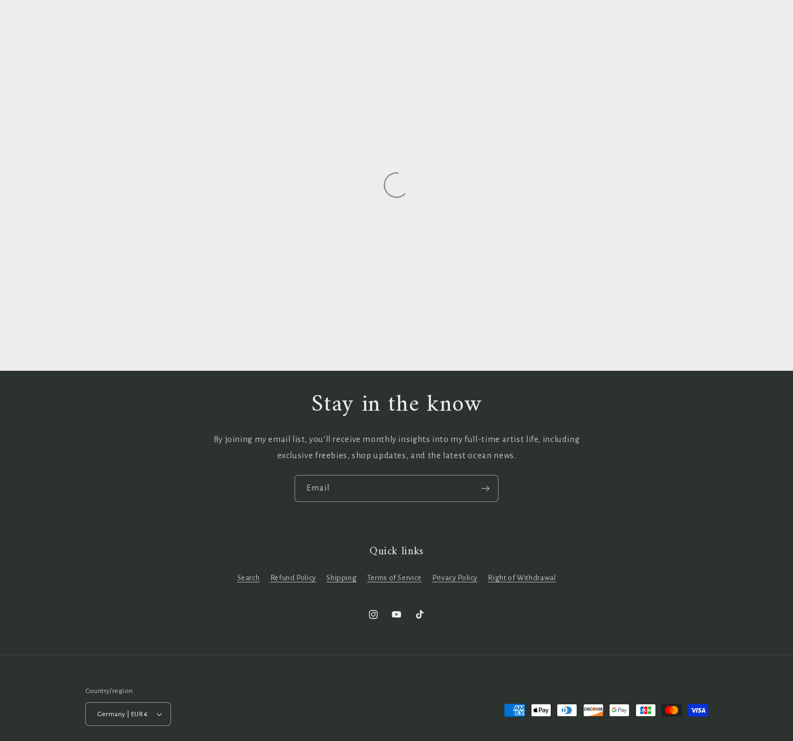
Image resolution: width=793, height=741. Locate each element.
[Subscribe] (485, 488)
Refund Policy (293, 578)
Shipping (341, 578)
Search (248, 578)
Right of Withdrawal (522, 578)
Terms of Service (394, 578)
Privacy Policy (454, 578)
